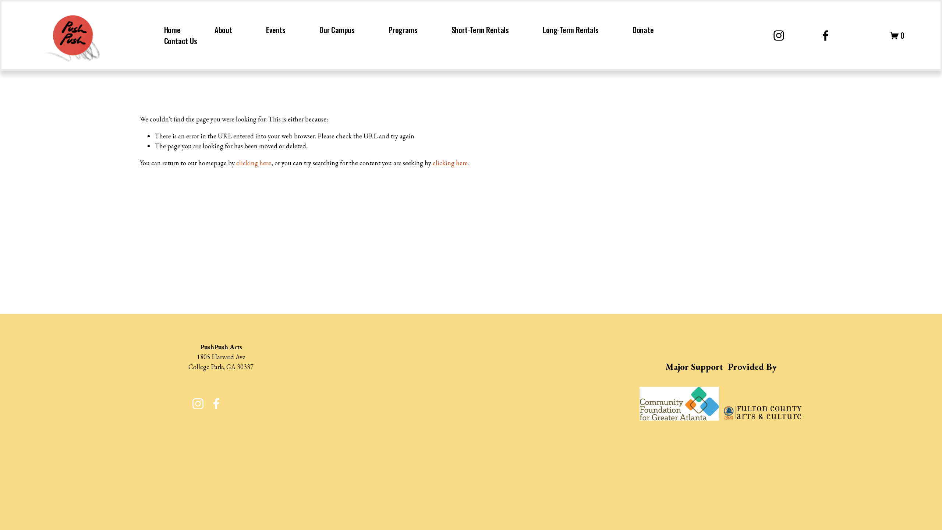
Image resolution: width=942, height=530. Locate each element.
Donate (643, 29)
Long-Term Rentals (571, 29)
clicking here (253, 163)
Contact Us (180, 40)
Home (172, 29)
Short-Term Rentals (480, 29)
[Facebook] (825, 35)
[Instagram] (778, 35)
